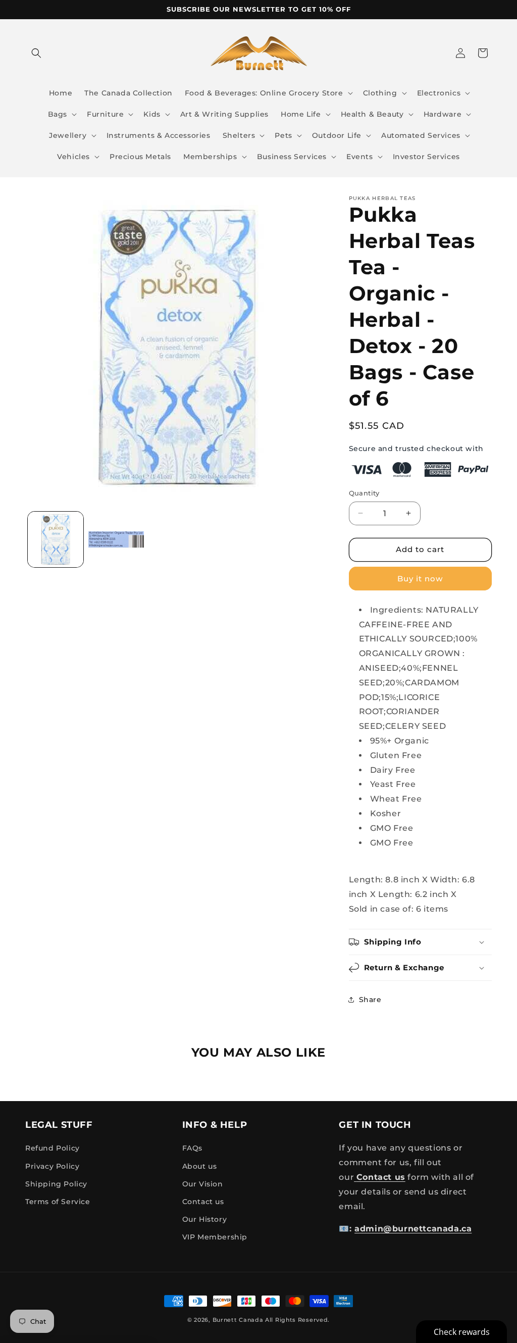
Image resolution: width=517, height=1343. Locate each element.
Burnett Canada (239, 1319)
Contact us (203, 1201)
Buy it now (420, 578)
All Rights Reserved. (297, 1319)
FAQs (192, 1148)
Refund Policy (52, 1148)
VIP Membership (214, 1236)
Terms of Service (57, 1201)
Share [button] (370, 999)
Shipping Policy (56, 1183)
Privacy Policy (52, 1166)
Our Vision (202, 1183)
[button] (36, 53)
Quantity (364, 493)
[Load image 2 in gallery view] (116, 539)
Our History (204, 1219)
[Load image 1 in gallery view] (55, 539)
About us (199, 1166)
